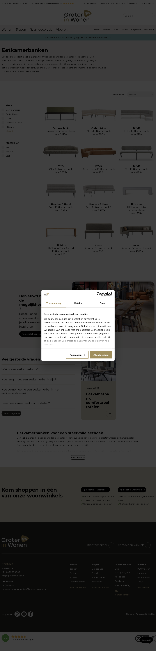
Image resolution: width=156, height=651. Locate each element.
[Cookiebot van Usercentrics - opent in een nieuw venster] (99, 294)
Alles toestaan (100, 355)
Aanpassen (76, 355)
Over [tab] (102, 303)
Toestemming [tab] (53, 303)
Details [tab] (78, 303)
